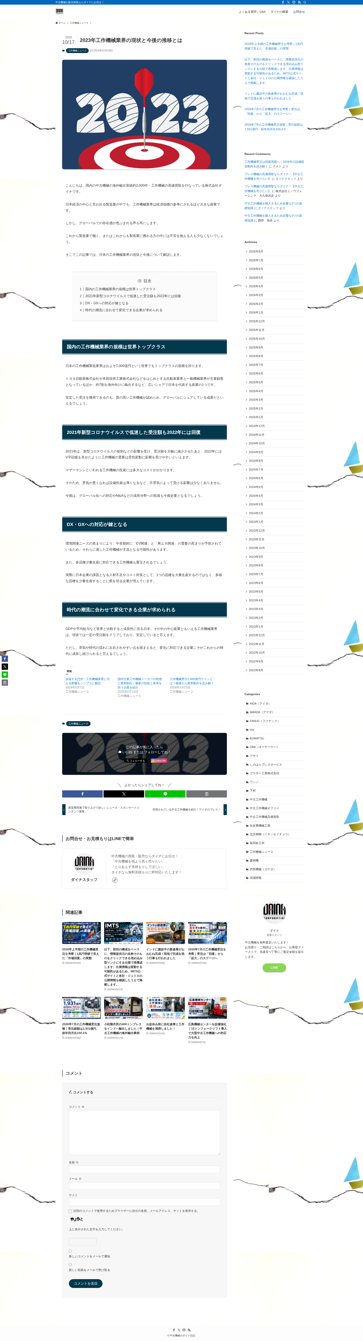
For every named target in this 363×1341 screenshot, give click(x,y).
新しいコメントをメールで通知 (89, 1256)
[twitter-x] (288, 2)
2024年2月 (256, 513)
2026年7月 (256, 260)
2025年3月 (256, 399)
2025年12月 (257, 321)
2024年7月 (256, 469)
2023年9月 (256, 556)
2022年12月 (257, 635)
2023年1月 (256, 626)
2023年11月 (256, 539)
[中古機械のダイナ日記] (59, 11)
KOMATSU (257, 738)
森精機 (254, 860)
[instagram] (294, 2)
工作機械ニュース (77, 50)
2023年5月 (256, 591)
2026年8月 (256, 251)
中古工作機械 (258, 799)
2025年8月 (256, 356)
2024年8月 (256, 460)
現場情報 (256, 877)
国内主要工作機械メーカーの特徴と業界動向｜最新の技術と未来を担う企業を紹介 (140, 683)
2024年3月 (256, 504)
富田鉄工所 (257, 843)
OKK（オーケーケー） (264, 747)
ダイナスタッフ (84, 880)
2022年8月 (256, 670)
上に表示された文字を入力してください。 (97, 1229)
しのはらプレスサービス (266, 764)
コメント (76, 1106)
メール (75, 1178)
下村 (253, 790)
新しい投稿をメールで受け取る (89, 1270)
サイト (73, 1195)
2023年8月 (256, 565)
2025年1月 (256, 417)
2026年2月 (256, 304)
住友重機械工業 (260, 825)
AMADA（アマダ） (262, 712)
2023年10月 (257, 548)
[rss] (299, 2)
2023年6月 (256, 583)
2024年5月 (256, 487)
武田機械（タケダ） (263, 869)
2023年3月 (256, 609)
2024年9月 (256, 452)
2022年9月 (256, 661)
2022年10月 (257, 652)
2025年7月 (256, 365)
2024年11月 (256, 434)
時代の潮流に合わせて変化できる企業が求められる (124, 310)
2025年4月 (256, 391)
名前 (74, 1162)
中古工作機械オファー (264, 808)
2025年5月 (256, 382)
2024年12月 (257, 426)
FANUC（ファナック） (265, 721)
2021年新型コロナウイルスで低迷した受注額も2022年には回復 (133, 296)
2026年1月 (256, 312)
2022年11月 (256, 644)
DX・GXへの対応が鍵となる (107, 303)
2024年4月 (256, 495)
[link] (115, 880)
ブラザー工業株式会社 (264, 773)
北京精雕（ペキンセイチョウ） (270, 834)
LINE (274, 967)
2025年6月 (256, 373)
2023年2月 (256, 617)
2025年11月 (256, 330)
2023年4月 (256, 600)
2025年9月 (256, 347)
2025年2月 (256, 408)
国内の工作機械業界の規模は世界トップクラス (120, 289)
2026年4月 (256, 286)
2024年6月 (256, 478)
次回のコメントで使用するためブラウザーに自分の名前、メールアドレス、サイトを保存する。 (136, 1210)
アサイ (254, 755)
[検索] (305, 2)
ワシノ (254, 782)
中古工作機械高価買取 (264, 816)
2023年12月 (257, 530)
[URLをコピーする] (206, 793)
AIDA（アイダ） (260, 703)
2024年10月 (257, 443)
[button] (82, 793)
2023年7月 (256, 574)
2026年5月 (256, 277)
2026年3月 (256, 295)
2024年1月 (256, 521)
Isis (252, 729)
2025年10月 (257, 338)
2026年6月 (256, 269)
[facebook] (283, 2)
